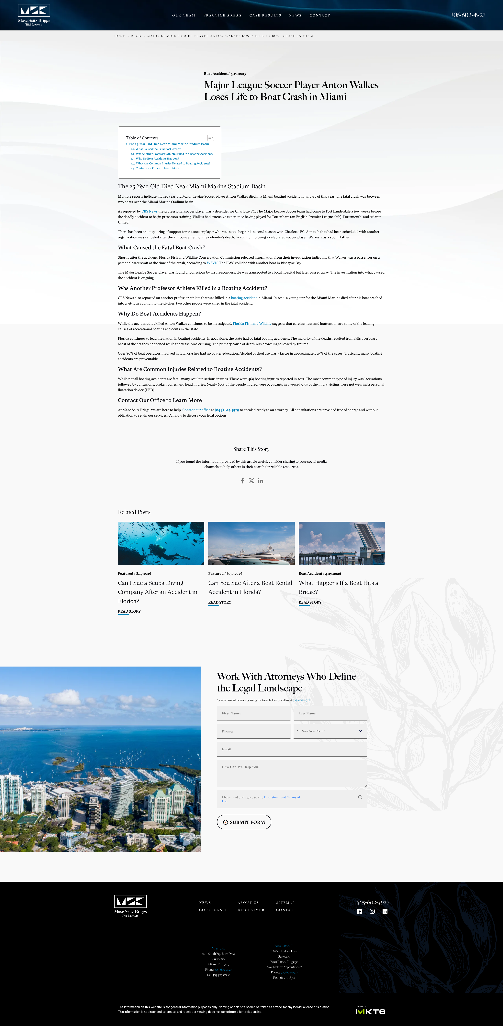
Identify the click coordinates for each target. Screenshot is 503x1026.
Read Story (129, 611)
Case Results (265, 15)
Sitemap (285, 902)
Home (120, 36)
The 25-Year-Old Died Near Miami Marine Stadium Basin (169, 144)
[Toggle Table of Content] (208, 137)
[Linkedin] (260, 481)
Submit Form (247, 822)
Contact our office (196, 410)
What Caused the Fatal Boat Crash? (158, 148)
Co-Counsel (213, 910)
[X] (251, 481)
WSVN (212, 263)
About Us (248, 902)
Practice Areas (223, 15)
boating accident (244, 297)
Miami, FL (218, 948)
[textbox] (326, 731)
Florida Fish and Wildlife (252, 323)
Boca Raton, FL (284, 946)
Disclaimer (251, 910)
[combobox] (330, 731)
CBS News (149, 211)
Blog (136, 36)
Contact (320, 15)
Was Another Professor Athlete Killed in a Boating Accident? (174, 153)
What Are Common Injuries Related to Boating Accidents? (173, 163)
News (295, 15)
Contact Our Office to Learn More (157, 168)
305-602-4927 (468, 15)
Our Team (184, 15)
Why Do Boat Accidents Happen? (157, 158)
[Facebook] (242, 481)
